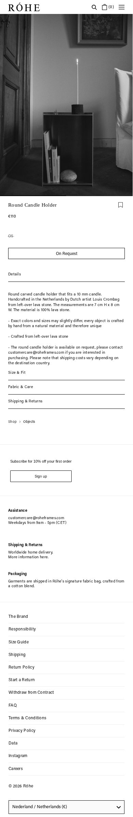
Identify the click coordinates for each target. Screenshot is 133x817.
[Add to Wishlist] (120, 205)
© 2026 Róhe (21, 786)
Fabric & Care (20, 387)
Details (14, 274)
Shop (12, 422)
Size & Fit (17, 373)
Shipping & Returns (25, 401)
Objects (29, 422)
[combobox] (66, 807)
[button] (99, 195)
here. (44, 557)
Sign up (41, 476)
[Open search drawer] (94, 7)
